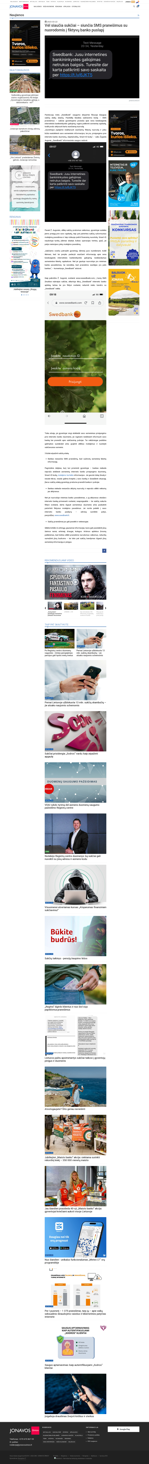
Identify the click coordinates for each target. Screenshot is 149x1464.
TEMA (45, 1438)
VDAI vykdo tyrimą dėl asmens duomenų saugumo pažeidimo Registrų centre (72, 806)
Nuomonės (68, 1)
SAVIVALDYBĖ (57, 1432)
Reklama (90, 1438)
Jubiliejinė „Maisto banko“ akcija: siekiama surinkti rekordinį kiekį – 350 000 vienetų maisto (72, 1159)
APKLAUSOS (74, 1432)
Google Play (125, 1429)
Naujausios (14, 1)
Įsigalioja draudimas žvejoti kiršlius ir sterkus (69, 1416)
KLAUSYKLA (79, 1435)
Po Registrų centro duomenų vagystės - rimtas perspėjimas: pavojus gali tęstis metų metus (59, 653)
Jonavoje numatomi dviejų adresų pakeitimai (25, 130)
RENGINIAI (68, 1438)
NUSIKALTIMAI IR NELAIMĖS (51, 1435)
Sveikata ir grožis (109, 1)
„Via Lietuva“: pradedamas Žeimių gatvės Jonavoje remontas (25, 158)
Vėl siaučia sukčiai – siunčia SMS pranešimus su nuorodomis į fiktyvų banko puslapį (86, 27)
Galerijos (119, 1)
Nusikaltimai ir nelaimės (88, 1)
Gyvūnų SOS (104, 1456)
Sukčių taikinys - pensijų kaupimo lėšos (66, 958)
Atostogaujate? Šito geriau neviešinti (65, 1109)
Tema (47, 1)
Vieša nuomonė (75, 1456)
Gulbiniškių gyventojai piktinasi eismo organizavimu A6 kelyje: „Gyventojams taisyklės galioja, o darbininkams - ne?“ (24, 99)
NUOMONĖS (59, 1438)
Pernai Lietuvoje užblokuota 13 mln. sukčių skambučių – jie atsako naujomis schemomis (91, 653)
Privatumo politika (94, 1435)
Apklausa (94, 1456)
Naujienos (64, 1456)
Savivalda (41, 1)
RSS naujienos (92, 1441)
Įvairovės (76, 1)
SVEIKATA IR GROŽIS (67, 1435)
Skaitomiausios (24, 1)
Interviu (53, 1)
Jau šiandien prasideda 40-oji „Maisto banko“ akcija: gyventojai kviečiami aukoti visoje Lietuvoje (73, 1210)
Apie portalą (92, 1432)
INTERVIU (51, 1438)
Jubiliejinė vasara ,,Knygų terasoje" (24, 290)
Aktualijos (33, 1)
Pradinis (55, 1456)
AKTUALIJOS (47, 1432)
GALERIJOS (71, 1442)
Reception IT (22, 1458)
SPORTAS (65, 1432)
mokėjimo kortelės (65, 475)
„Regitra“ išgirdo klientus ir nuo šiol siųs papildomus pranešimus (66, 1008)
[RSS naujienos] (138, 15)
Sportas (99, 1)
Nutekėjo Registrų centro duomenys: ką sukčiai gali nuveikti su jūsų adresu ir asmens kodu (73, 857)
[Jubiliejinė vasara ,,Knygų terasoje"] (22, 253)
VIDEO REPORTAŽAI (48, 1442)
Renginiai (85, 1456)
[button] (21, 294)
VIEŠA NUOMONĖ (61, 1442)
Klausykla (60, 1)
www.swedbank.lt (62, 515)
